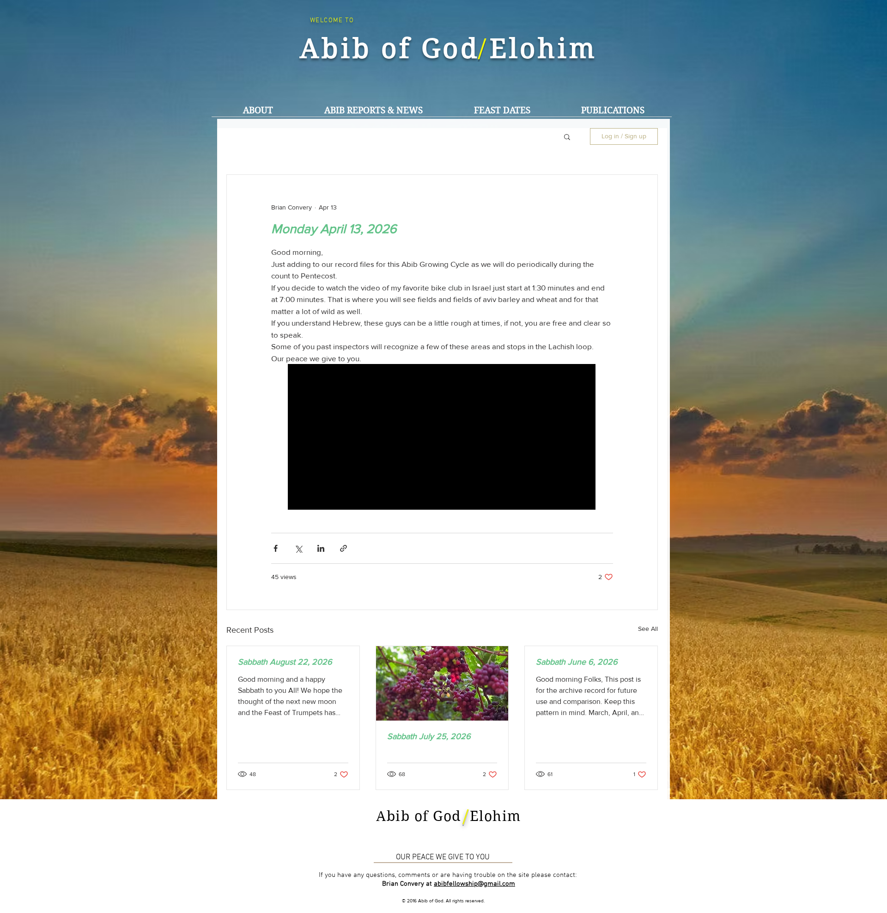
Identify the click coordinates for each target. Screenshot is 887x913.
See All (648, 628)
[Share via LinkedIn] (320, 548)
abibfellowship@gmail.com (474, 884)
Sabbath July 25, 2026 (429, 736)
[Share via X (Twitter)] (298, 548)
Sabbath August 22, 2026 (285, 661)
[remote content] (442, 438)
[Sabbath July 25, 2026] (442, 683)
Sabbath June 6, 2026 (577, 661)
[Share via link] (343, 548)
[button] (373, 110)
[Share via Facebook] (275, 548)
